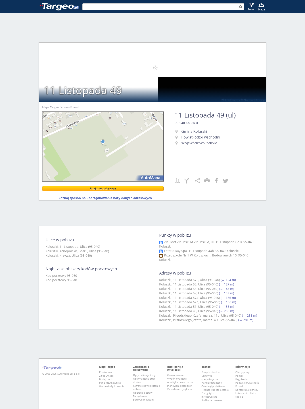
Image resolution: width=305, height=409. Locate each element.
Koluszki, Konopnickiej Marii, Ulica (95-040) (77, 251)
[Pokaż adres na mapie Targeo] (179, 181)
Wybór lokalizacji (177, 378)
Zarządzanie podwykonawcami (143, 398)
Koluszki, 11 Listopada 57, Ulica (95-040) (188, 293)
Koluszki (192, 123)
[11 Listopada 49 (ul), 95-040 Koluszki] (103, 147)
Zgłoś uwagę (106, 375)
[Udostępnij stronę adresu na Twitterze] (225, 181)
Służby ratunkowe (211, 400)
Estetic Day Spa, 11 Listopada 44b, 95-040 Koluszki (201, 251)
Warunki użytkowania (111, 386)
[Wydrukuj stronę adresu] (209, 181)
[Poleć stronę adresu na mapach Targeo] (199, 181)
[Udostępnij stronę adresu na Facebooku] (218, 181)
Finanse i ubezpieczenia (215, 389)
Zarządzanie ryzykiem (179, 389)
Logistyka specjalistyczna (209, 377)
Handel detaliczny (211, 382)
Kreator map (106, 372)
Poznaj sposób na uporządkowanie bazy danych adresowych (105, 198)
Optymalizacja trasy (144, 375)
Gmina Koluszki (194, 131)
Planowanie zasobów (179, 385)
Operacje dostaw (142, 392)
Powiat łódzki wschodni (200, 137)
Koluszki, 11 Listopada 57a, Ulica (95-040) (189, 297)
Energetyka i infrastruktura (209, 394)
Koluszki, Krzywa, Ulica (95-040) (69, 255)
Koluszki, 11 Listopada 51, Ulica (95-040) (188, 306)
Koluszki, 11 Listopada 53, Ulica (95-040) (188, 289)
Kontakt (239, 386)
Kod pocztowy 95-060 (61, 275)
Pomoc (239, 375)
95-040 (180, 123)
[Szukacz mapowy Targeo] (261, 6)
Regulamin (241, 379)
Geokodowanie (176, 375)
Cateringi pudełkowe (213, 386)
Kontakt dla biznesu (246, 389)
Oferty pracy (242, 372)
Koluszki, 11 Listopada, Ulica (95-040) (73, 246)
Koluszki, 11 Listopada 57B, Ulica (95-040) (189, 280)
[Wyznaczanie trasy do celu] (251, 6)
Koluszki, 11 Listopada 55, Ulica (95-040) (188, 284)
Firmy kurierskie (210, 372)
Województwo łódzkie (199, 142)
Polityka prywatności (247, 382)
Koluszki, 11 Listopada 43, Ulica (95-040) (188, 311)
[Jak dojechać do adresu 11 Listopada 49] (189, 181)
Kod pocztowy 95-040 (61, 280)
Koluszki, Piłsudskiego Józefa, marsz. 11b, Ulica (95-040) (200, 315)
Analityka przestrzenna (180, 382)
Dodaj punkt (106, 379)
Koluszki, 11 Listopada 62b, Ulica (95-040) (189, 302)
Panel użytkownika (110, 382)
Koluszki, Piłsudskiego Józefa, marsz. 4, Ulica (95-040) (198, 320)
